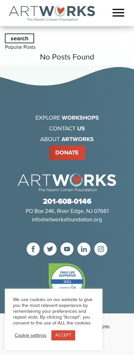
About (67, 139)
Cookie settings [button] (31, 335)
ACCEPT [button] (63, 335)
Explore (67, 117)
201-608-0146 (67, 201)
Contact (67, 128)
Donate (67, 152)
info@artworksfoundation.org (67, 219)
